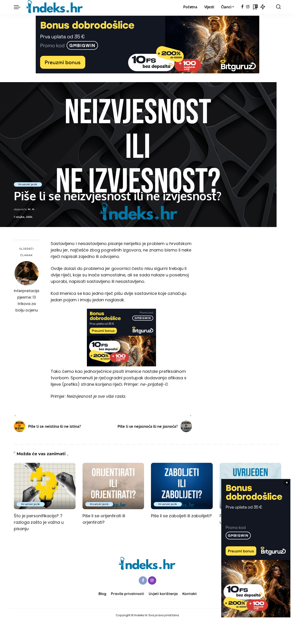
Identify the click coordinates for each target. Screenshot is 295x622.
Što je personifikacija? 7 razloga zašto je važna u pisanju (39, 522)
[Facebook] (242, 7)
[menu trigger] (19, 7)
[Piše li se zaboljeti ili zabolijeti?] (182, 486)
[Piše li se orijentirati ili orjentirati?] (113, 486)
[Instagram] (248, 7)
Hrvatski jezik (27, 184)
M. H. (31, 209)
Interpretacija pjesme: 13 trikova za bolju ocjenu (26, 300)
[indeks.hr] (55, 7)
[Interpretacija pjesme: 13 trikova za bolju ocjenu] (27, 273)
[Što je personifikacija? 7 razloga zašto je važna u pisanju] (45, 486)
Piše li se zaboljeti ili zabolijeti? (181, 516)
